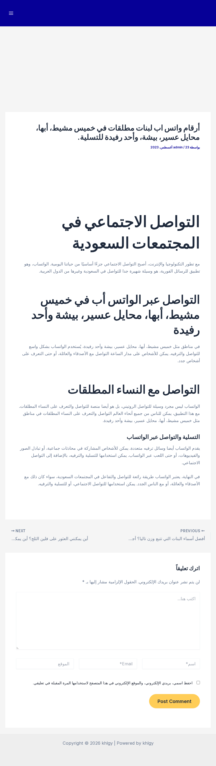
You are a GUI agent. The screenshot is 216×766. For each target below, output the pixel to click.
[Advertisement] (108, 66)
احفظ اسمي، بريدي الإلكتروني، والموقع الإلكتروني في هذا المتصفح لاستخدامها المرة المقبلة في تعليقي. (113, 683)
